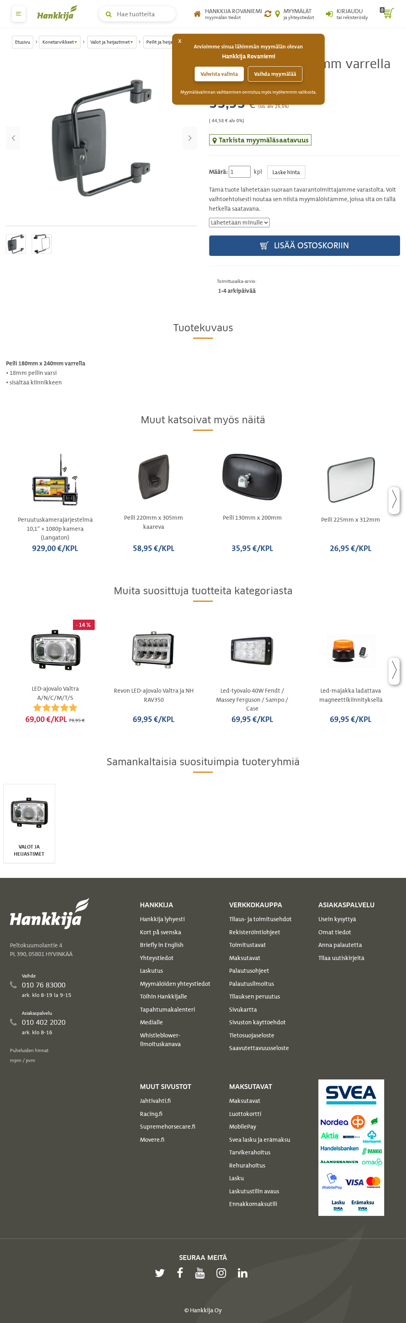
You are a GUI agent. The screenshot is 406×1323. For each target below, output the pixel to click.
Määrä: (218, 172)
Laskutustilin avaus (254, 1191)
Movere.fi (152, 1140)
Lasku (236, 1178)
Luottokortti (245, 1114)
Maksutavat (244, 958)
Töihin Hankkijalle (163, 996)
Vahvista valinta (219, 74)
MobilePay (242, 1127)
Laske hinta (286, 172)
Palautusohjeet (249, 971)
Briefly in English (162, 945)
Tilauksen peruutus (254, 996)
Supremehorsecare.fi (167, 1127)
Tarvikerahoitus (249, 1152)
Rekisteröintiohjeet (254, 932)
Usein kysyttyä (337, 919)
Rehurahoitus (247, 1165)
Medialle (151, 1022)
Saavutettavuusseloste (259, 1048)
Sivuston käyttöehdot (257, 1022)
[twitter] (162, 1273)
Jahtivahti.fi (155, 1101)
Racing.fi (151, 1114)
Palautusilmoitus (251, 984)
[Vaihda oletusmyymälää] (267, 14)
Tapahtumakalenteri (167, 1010)
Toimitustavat (247, 945)
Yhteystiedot (157, 958)
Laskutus (151, 971)
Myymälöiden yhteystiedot (175, 984)
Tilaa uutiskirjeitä (341, 958)
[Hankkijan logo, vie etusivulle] (59, 13)
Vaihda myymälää (275, 74)
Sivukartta (243, 1010)
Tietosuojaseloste (251, 1035)
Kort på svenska (160, 932)
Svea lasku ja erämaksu (259, 1140)
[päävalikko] (18, 14)
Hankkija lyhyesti (162, 919)
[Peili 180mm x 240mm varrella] (101, 138)
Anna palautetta (340, 945)
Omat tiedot (334, 932)
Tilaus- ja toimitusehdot (260, 919)
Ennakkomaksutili (253, 1204)
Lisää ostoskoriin (310, 245)
